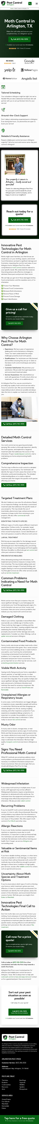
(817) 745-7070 (18, 962)
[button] (36, 3)
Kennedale (4, 690)
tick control (16, 720)
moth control (16, 267)
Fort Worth (12, 821)
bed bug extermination (11, 663)
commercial (21, 515)
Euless (3, 897)
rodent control (25, 801)
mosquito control (12, 742)
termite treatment (12, 573)
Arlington (26, 841)
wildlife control (25, 866)
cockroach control (7, 977)
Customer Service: (8, 1062)
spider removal (6, 636)
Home (11, 8)
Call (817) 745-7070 (14, 323)
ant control (30, 550)
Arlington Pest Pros (11, 1059)
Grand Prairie (25, 687)
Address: (5, 1066)
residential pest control (22, 454)
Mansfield (11, 897)
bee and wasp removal (23, 977)
